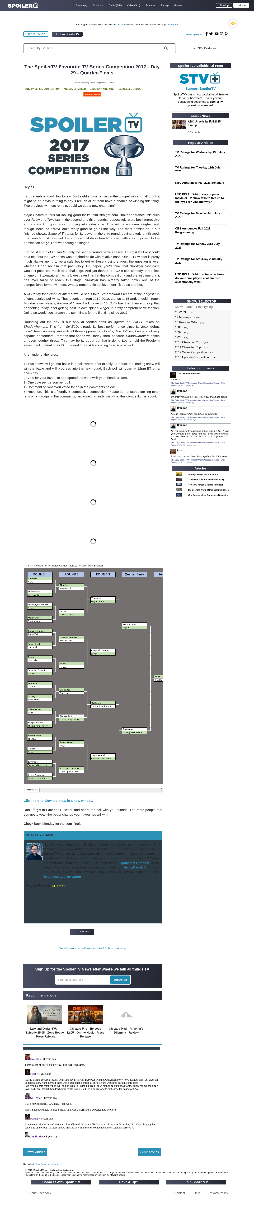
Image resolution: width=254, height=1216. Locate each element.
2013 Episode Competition (192, 357)
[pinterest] (226, 34)
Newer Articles (35, 1152)
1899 (178, 332)
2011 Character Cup (188, 347)
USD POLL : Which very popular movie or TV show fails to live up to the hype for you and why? (199, 198)
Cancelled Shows (130, 89)
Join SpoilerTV (68, 34)
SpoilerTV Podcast (134, 863)
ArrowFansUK (135, 867)
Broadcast (98, 5)
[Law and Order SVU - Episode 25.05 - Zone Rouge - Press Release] (44, 1024)
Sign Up (224, 5)
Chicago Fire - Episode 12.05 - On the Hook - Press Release (85, 1032)
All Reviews (58, 885)
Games (178, 5)
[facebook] (206, 34)
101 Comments (82, 931)
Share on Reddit (92, 94)
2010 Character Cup (188, 342)
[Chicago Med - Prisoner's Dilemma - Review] (126, 1024)
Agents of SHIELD (75, 89)
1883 (178, 327)
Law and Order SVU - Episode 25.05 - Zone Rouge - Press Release (45, 1032)
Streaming (81, 5)
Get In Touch (35, 34)
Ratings (165, 5)
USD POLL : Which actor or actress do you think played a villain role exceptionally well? (199, 278)
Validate (241, 5)
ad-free (121, 24)
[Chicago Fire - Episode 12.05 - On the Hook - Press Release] (85, 1024)
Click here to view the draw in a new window (58, 801)
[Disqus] (92, 1096)
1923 (178, 337)
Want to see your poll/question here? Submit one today (92, 948)
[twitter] (211, 34)
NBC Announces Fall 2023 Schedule (199, 182)
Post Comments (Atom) (47, 1164)
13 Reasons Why (186, 322)
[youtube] (216, 34)
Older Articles (149, 1152)
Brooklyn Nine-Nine (102, 89)
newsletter (173, 24)
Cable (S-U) (133, 5)
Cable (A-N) (115, 5)
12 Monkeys (183, 317)
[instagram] (222, 34)
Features (150, 5)
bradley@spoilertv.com (62, 876)
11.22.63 (180, 312)
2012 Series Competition (191, 352)
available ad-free (213, 94)
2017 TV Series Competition (42, 89)
